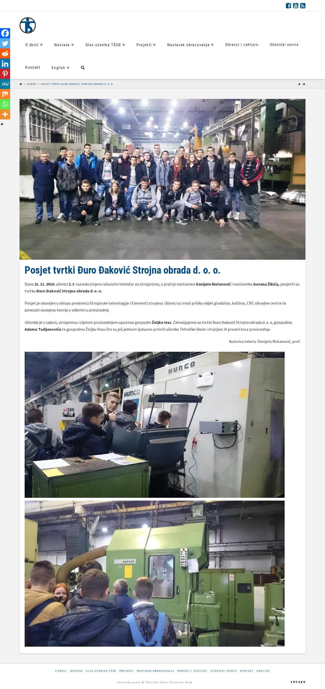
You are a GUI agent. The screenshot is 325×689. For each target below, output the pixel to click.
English (263, 671)
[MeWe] (5, 84)
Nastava (76, 671)
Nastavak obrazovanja (155, 671)
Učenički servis (223, 671)
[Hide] (2, 124)
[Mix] (5, 94)
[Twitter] (5, 43)
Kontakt (247, 671)
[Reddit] (5, 53)
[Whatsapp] (5, 104)
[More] (5, 114)
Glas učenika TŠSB (101, 671)
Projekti (126, 671)
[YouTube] (295, 6)
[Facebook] (288, 6)
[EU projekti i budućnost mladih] (28, 25)
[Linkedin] (5, 64)
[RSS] (302, 6)
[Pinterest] (5, 74)
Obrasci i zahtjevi (192, 671)
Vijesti (31, 84)
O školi (61, 671)
